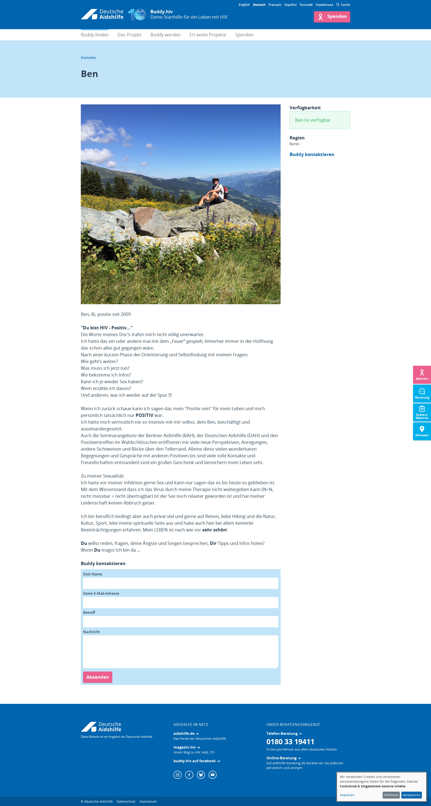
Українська (324, 4)
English (244, 4)
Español (290, 4)
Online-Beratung (281, 757)
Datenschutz (126, 801)
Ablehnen (391, 795)
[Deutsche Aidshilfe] (123, 727)
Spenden (244, 35)
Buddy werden (165, 35)
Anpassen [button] (347, 795)
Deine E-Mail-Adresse (101, 593)
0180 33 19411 (290, 741)
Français (275, 4)
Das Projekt (129, 35)
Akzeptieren (411, 795)
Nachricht (91, 631)
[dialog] (382, 787)
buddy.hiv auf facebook (195, 760)
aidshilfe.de (184, 733)
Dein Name (92, 574)
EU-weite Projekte (207, 35)
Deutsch (259, 4)
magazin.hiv (185, 747)
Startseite (88, 57)
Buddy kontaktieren (312, 154)
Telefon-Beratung (282, 733)
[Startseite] (102, 14)
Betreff (89, 612)
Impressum (148, 801)
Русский (306, 4)
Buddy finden (94, 35)
